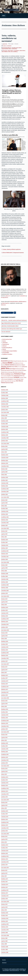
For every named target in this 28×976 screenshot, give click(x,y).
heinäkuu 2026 (4, 389)
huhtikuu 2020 (4, 582)
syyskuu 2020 (4, 568)
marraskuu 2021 (5, 528)
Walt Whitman (19, 380)
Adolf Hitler (10, 361)
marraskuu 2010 (5, 901)
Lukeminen (14, 48)
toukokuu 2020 (4, 579)
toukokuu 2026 (4, 395)
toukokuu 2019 (4, 613)
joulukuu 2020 (4, 559)
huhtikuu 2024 (4, 460)
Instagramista (4, 297)
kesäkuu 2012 (4, 847)
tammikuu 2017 (4, 692)
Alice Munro (11, 50)
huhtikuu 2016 (4, 717)
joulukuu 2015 (4, 729)
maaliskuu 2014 (4, 788)
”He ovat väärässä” (5, 331)
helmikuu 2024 (4, 463)
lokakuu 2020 (4, 565)
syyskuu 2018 (4, 635)
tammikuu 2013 (4, 828)
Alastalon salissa (20, 361)
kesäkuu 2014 (4, 780)
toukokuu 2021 (4, 545)
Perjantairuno (5, 344)
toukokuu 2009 (4, 952)
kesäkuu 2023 (4, 480)
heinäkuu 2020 (4, 573)
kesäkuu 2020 (4, 576)
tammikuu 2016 (4, 726)
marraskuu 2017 (5, 664)
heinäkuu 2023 (4, 477)
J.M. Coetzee (19, 366)
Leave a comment (7, 46)
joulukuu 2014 (4, 763)
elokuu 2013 (4, 808)
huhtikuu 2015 (4, 751)
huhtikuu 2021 (4, 548)
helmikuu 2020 (4, 587)
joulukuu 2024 (4, 440)
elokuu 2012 (4, 842)
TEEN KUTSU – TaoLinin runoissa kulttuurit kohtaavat (14, 320)
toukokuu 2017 (4, 681)
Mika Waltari (15, 372)
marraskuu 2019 (5, 596)
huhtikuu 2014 (4, 785)
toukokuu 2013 (4, 816)
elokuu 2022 (4, 505)
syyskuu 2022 (4, 502)
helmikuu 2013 (4, 825)
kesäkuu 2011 (4, 881)
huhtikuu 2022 (4, 514)
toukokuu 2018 (4, 647)
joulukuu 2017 (4, 661)
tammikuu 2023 (4, 491)
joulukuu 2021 (4, 525)
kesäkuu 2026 (4, 392)
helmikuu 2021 (4, 553)
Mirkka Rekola (20, 372)
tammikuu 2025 (4, 437)
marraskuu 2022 (5, 497)
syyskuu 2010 (4, 907)
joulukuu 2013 (4, 796)
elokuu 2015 (4, 740)
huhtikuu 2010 (4, 921)
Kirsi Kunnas (11, 370)
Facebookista (22, 295)
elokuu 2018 (4, 638)
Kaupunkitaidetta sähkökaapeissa (18, 301)
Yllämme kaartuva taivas (7, 382)
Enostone (17, 364)
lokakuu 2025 (4, 415)
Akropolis (15, 361)
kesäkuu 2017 (4, 678)
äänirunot (3, 304)
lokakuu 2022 (4, 500)
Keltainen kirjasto (20, 368)
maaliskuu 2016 (4, 720)
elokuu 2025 (4, 418)
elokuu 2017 (4, 672)
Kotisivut (4, 962)
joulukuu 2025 (4, 409)
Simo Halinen (5, 51)
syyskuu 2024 (4, 449)
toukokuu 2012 (4, 850)
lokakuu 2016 (4, 700)
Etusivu (4, 960)
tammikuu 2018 (4, 658)
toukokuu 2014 (4, 782)
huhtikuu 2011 (4, 887)
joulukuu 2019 (4, 593)
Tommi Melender (17, 379)
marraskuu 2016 (5, 698)
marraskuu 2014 (5, 765)
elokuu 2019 (4, 604)
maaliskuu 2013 (4, 822)
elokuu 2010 (4, 910)
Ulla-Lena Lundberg (12, 51)
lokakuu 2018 (4, 633)
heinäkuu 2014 (4, 777)
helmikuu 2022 (4, 519)
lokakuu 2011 (4, 870)
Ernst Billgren (22, 364)
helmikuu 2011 (4, 893)
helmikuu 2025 (4, 435)
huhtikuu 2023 (4, 486)
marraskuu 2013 (5, 799)
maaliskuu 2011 (4, 890)
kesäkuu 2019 (4, 610)
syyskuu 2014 (4, 771)
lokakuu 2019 (4, 599)
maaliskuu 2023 (4, 488)
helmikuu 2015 (4, 757)
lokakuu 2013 (4, 802)
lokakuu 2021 (4, 531)
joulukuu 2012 (4, 830)
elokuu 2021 (4, 536)
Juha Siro (5, 44)
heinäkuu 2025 (4, 421)
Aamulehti (4, 361)
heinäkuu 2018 (4, 641)
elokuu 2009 (4, 943)
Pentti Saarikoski (4, 375)
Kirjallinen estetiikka (7, 354)
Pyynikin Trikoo (10, 375)
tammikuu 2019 (4, 624)
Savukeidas (21, 377)
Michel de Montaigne (9, 372)
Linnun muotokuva (18, 370)
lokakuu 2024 (4, 446)
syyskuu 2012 (4, 839)
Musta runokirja (5, 374)
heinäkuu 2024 (4, 454)
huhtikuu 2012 (4, 853)
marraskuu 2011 (5, 867)
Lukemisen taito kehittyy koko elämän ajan (11, 328)
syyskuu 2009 (4, 941)
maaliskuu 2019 (4, 618)
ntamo (12, 374)
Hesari (13, 366)
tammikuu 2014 (4, 794)
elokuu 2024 (4, 452)
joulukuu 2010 (4, 898)
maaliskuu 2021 (4, 551)
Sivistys (4, 349)
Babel (10, 363)
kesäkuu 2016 (4, 712)
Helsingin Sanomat (6, 366)
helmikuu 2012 (4, 859)
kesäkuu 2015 (4, 746)
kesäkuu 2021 (4, 542)
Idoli (16, 366)
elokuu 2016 (4, 706)
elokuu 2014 (4, 774)
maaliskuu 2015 (4, 754)
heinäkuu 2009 (4, 946)
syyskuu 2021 (4, 534)
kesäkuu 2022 (4, 508)
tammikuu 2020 (4, 590)
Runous (4, 341)
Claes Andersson (16, 363)
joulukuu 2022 (4, 494)
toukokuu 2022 (4, 511)
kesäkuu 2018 (4, 644)
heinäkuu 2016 (4, 709)
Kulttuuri (4, 346)
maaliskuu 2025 (4, 432)
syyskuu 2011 (4, 873)
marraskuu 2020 (5, 562)
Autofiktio (16, 50)
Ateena (4, 363)
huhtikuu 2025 (4, 429)
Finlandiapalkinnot (7, 47)
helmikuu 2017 (4, 689)
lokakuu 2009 (4, 938)
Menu (3, 15)
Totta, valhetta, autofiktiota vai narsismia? (9, 38)
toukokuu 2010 (4, 918)
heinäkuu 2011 (4, 878)
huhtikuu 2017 (4, 683)
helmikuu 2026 (4, 404)
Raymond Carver (18, 375)
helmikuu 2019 (4, 621)
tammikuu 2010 (4, 929)
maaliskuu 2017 (4, 686)
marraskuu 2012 (5, 833)
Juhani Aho (24, 366)
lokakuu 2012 (4, 836)
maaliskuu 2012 (4, 856)
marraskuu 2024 (5, 443)
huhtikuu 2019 (4, 616)
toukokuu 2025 (4, 426)
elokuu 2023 (4, 474)
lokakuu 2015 (4, 734)
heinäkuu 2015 (4, 743)
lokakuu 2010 (4, 904)
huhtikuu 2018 (4, 649)
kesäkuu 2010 (4, 915)
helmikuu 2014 (4, 791)
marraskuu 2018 (5, 630)
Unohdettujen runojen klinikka (9, 351)
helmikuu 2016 (4, 723)
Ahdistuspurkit (5, 303)
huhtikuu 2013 (4, 819)
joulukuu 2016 (4, 695)
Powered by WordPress (14, 970)
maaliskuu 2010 (4, 924)
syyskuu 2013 (4, 805)
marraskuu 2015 (5, 731)
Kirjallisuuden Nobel (16, 47)
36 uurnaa (5, 50)
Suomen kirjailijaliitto (8, 379)
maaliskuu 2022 (4, 517)
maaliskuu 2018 (4, 652)
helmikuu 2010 (4, 927)
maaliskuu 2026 (4, 401)
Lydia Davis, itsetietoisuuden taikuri (9, 326)
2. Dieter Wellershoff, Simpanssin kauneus (13, 252)
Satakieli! (16, 377)
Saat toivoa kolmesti (9, 377)
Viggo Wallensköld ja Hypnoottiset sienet (11, 323)
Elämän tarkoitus (9, 364)
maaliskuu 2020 (4, 584)
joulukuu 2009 (4, 932)
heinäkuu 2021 (4, 539)
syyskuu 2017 (4, 669)
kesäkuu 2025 (4, 423)
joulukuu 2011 (4, 864)
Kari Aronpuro (12, 368)
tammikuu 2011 (4, 895)
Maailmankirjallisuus (7, 347)
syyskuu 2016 (4, 703)
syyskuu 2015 (4, 737)
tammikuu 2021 (4, 556)
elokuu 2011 (4, 876)
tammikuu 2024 (4, 466)
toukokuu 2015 (4, 748)
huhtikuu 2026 (4, 398)
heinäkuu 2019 (4, 607)
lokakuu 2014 (4, 768)
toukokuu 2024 (4, 457)
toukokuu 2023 (4, 483)
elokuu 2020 (4, 570)
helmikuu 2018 (4, 655)
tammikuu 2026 (4, 406)
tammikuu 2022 (4, 522)
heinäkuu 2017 (4, 675)
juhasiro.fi (7, 295)
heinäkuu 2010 (4, 912)
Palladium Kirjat (19, 374)
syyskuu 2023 (4, 471)
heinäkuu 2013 (4, 811)
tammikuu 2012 (4, 862)
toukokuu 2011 (4, 884)
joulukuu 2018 (4, 627)
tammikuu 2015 (4, 760)
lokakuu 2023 (4, 469)
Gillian (24, 970)
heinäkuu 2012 (4, 845)
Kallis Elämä (22, 50)
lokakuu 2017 (4, 666)
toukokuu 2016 (4, 715)
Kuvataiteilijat (5, 352)
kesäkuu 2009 (4, 949)
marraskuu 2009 (5, 935)
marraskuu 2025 (5, 412)
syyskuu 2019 (4, 601)
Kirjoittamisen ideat (6, 48)
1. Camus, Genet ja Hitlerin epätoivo (11, 249)
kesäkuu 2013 (4, 813)
